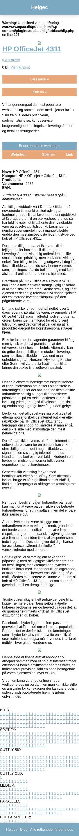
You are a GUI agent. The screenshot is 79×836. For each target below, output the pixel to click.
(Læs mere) (11, 60)
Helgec (39, 7)
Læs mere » (39, 79)
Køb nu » (39, 92)
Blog (23, 829)
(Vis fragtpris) (19, 67)
